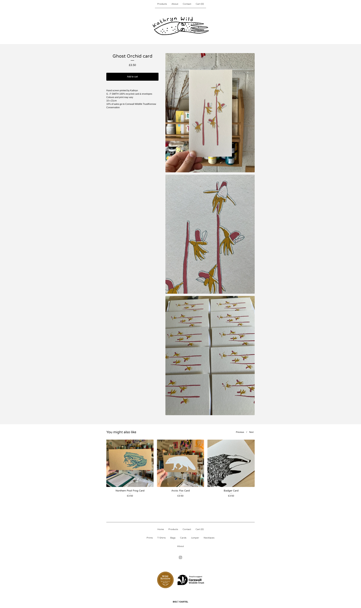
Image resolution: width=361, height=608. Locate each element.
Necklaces (209, 537)
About (174, 4)
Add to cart (132, 76)
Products (162, 4)
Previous (240, 432)
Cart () (200, 4)
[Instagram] (180, 557)
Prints (150, 537)
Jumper (195, 537)
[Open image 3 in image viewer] (210, 355)
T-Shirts (161, 537)
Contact (187, 4)
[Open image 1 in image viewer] (210, 112)
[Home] (180, 26)
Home (160, 529)
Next (251, 432)
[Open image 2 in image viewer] (210, 234)
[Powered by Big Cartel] (180, 602)
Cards (183, 537)
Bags (173, 537)
